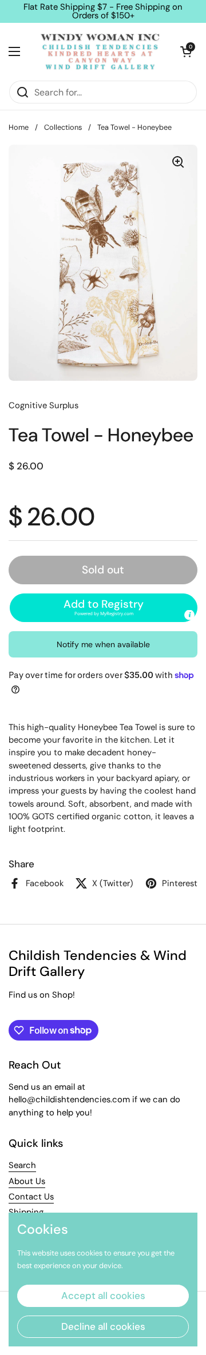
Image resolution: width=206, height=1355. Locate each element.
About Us (27, 1181)
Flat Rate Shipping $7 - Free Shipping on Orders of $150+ (103, 11)
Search (22, 1165)
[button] (186, 51)
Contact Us (31, 1196)
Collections (63, 127)
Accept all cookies (103, 1295)
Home (19, 127)
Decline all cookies (103, 1326)
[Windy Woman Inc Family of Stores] (100, 51)
